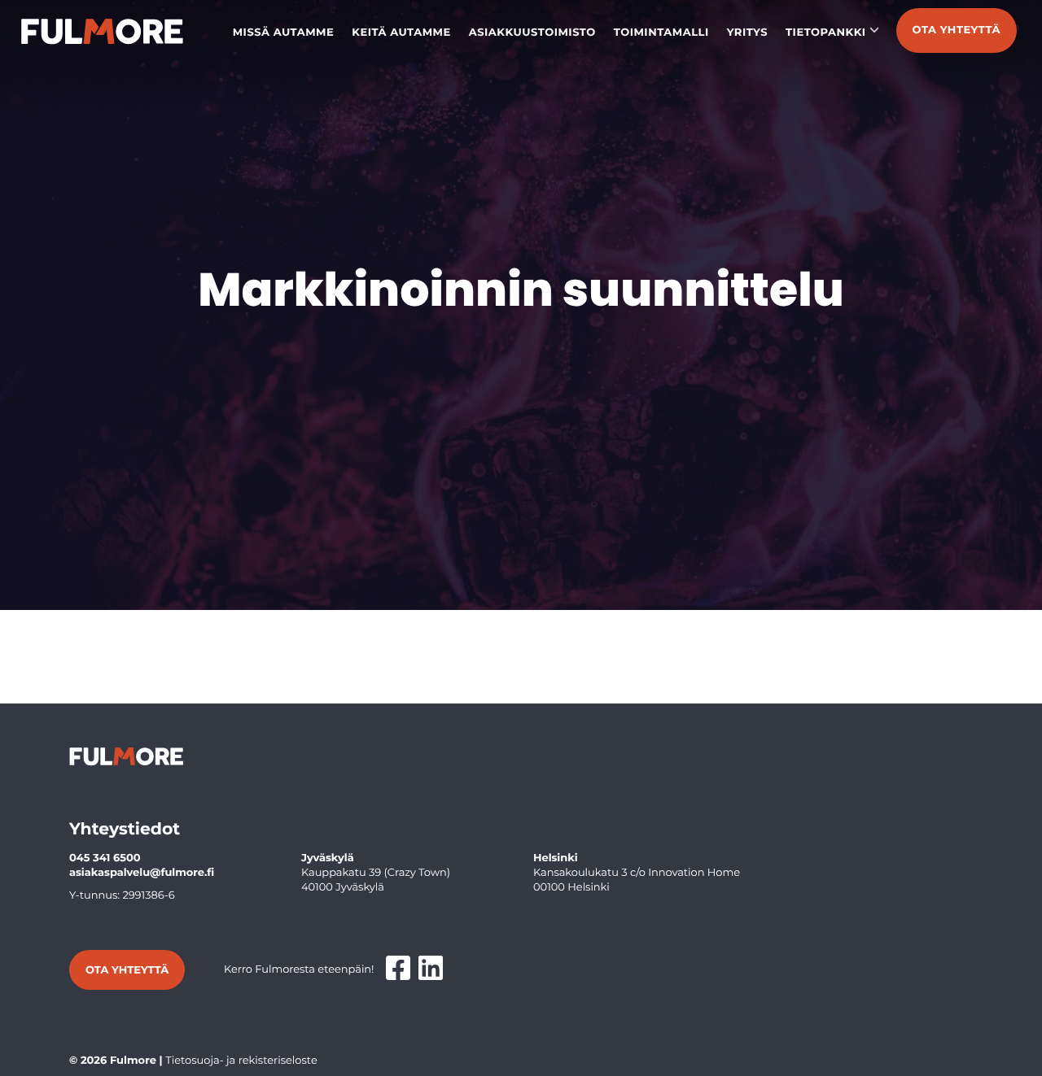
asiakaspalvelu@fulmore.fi (141, 872)
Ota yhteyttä (956, 30)
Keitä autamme (401, 32)
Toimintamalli (661, 32)
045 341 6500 (105, 858)
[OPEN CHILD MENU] (874, 29)
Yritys (747, 32)
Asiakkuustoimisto (532, 32)
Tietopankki (826, 32)
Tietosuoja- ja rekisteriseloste (241, 1060)
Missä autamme (284, 32)
